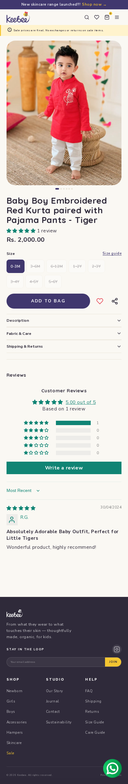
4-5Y (34, 281)
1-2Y (77, 266)
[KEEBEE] (18, 17)
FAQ (89, 690)
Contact (53, 711)
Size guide (112, 253)
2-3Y (96, 266)
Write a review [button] (64, 467)
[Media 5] (69, 189)
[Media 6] (72, 189)
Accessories (17, 722)
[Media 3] (64, 189)
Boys (11, 711)
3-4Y (15, 281)
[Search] (86, 17)
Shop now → (94, 4)
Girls (11, 701)
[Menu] (116, 17)
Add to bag (48, 301)
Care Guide (95, 732)
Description (18, 320)
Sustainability (59, 722)
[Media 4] (66, 189)
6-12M (57, 266)
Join (113, 662)
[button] (22, 231)
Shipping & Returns (25, 346)
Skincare (14, 742)
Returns (92, 711)
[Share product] (114, 301)
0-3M (15, 266)
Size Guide (94, 722)
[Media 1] (57, 189)
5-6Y (53, 281)
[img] (21, 508)
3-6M (35, 266)
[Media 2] (61, 189)
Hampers (15, 732)
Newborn (15, 690)
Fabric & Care (19, 333)
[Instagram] (116, 649)
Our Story (54, 690)
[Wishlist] (96, 17)
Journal (52, 701)
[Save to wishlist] (100, 301)
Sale (10, 753)
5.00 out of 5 (81, 402)
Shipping (93, 701)
